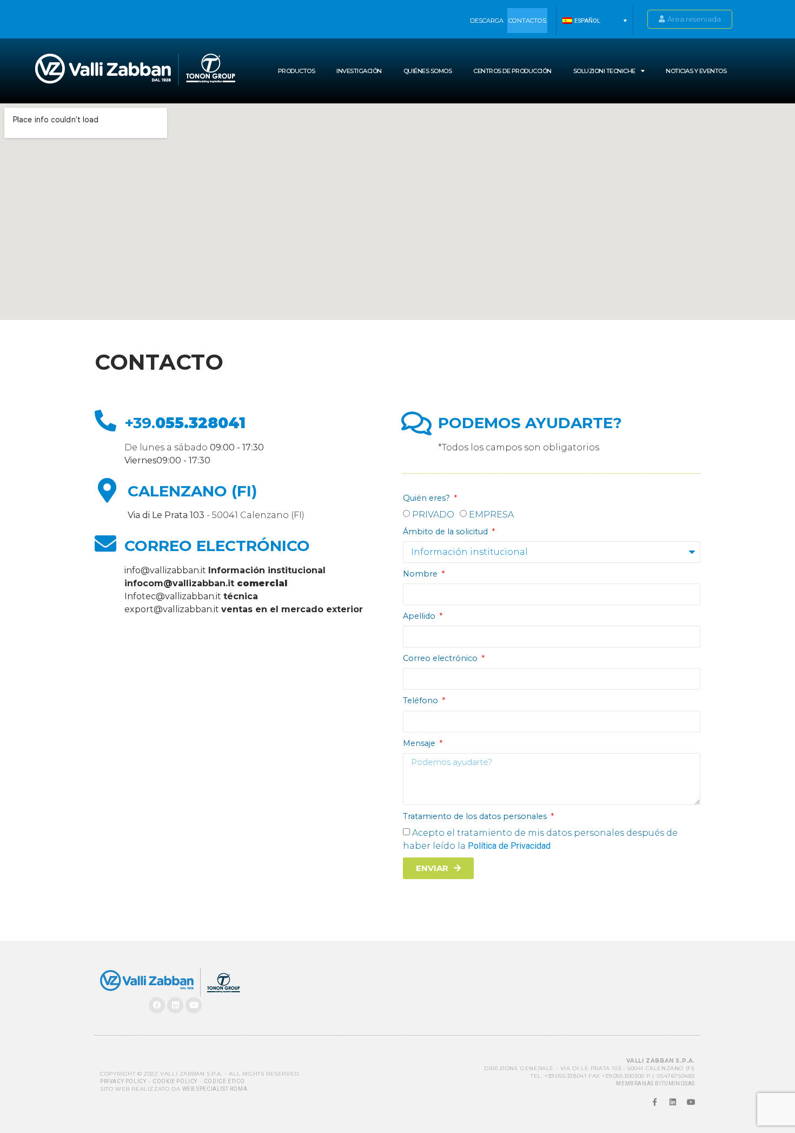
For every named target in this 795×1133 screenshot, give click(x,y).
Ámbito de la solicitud (446, 531)
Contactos (527, 20)
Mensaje (420, 743)
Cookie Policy (175, 1081)
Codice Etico (224, 1081)
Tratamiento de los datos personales (476, 816)
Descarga (487, 20)
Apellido (420, 616)
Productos (296, 71)
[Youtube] (194, 1005)
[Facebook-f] (654, 1102)
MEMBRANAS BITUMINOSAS (655, 1083)
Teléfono (421, 700)
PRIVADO (433, 514)
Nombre (421, 574)
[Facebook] (157, 1005)
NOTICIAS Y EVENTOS (696, 71)
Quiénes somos (427, 71)
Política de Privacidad (509, 846)
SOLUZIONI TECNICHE (604, 71)
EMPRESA (491, 514)
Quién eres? (427, 498)
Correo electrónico (441, 658)
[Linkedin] (175, 1005)
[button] (594, 20)
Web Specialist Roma (214, 1089)
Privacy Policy (123, 1081)
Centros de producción (512, 71)
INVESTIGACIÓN (359, 71)
